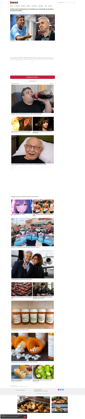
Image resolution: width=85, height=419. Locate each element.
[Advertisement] (32, 50)
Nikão (26, 386)
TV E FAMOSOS (14, 385)
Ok (24, 416)
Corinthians (13, 386)
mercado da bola (22, 386)
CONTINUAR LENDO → (32, 77)
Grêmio (17, 386)
